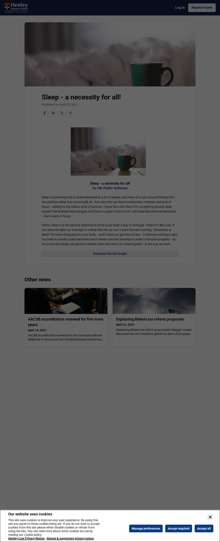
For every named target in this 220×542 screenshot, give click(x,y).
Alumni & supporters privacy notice (70, 538)
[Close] (210, 517)
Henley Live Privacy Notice (26, 538)
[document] (110, 526)
